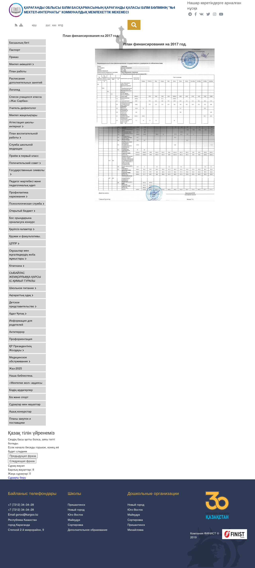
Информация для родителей (20, 322)
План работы (17, 71)
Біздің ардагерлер (21, 390)
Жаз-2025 (15, 368)
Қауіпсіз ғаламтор (20, 229)
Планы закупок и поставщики (20, 420)
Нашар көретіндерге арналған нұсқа (214, 5)
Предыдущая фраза (23, 456)
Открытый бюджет (21, 211)
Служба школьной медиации (21, 146)
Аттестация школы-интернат (21, 124)
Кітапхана (15, 265)
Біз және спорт (18, 397)
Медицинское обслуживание (18, 359)
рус (48, 25)
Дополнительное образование (87, 530)
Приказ (13, 57)
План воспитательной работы (23, 135)
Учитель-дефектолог (22, 108)
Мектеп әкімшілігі (20, 64)
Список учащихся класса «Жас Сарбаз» (25, 99)
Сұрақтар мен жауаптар (24, 404)
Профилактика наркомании (18, 194)
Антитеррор (17, 332)
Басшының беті (19, 42)
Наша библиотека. (21, 375)
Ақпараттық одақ (20, 295)
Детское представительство (21, 304)
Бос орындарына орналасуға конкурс (22, 220)
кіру (34, 25)
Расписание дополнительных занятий (25, 80)
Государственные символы (26, 170)
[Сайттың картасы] (21, 25)
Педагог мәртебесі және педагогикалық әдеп (25, 183)
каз (54, 25)
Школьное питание (21, 288)
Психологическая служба (25, 203)
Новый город (76, 509)
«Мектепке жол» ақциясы (25, 383)
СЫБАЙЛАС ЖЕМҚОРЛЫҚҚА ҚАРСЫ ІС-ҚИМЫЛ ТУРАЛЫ (25, 277)
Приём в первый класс (24, 156)
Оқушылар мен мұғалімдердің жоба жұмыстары (22, 254)
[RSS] (16, 25)
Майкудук (74, 520)
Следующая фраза (22, 461)
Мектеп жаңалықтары (23, 115)
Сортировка (75, 525)
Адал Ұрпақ (16, 313)
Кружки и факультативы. (25, 236)
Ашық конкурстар (20, 411)
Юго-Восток (75, 514)
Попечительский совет (23, 163)
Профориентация (20, 339)
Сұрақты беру (17, 477)
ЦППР (13, 243)
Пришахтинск (76, 504)
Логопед (14, 89)
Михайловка (135, 530)
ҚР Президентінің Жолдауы (20, 348)
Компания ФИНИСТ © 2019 (204, 535)
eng (60, 25)
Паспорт (14, 50)
